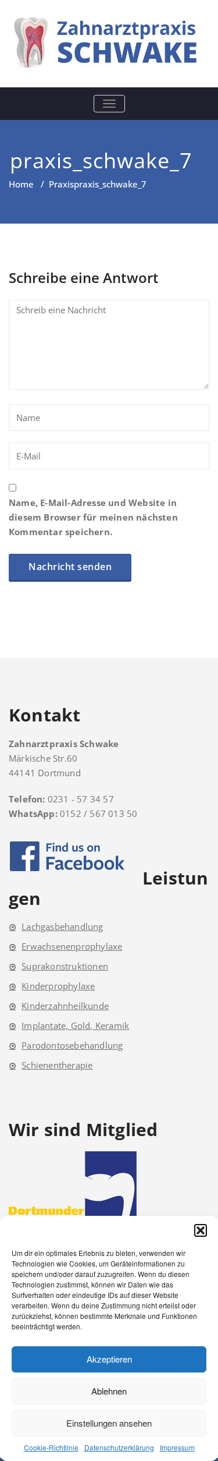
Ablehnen (109, 1391)
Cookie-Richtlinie (51, 1447)
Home (21, 184)
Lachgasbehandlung (62, 926)
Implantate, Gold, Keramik (75, 1025)
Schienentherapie (57, 1065)
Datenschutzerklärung (119, 1447)
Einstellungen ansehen (109, 1423)
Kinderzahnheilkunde (65, 1005)
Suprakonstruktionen (65, 966)
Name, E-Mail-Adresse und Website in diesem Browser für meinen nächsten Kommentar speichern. (93, 517)
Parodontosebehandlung (72, 1045)
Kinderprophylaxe (58, 986)
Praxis (61, 184)
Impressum (177, 1447)
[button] (200, 1230)
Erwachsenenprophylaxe (72, 946)
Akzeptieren (109, 1359)
